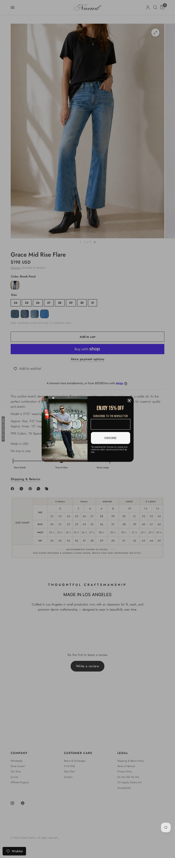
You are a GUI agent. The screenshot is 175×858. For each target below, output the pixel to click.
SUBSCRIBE (110, 438)
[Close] (129, 400)
